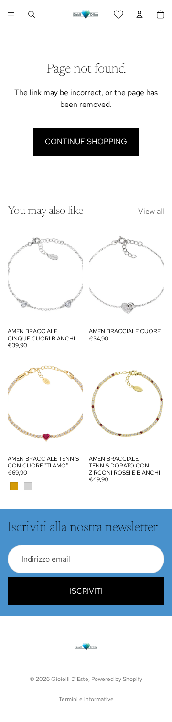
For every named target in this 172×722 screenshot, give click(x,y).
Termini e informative (86, 699)
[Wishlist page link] (118, 14)
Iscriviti (86, 591)
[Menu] (11, 14)
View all (151, 211)
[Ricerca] (31, 14)
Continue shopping (86, 142)
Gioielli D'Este (69, 679)
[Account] (139, 14)
